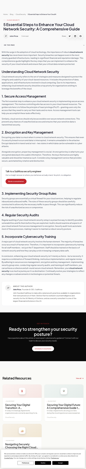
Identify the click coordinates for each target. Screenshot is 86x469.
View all (78, 378)
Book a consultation (16, 181)
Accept (60, 463)
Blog (11, 14)
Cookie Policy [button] (8, 458)
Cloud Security (13, 20)
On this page (9, 45)
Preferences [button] (55, 458)
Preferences (25, 463)
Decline (43, 463)
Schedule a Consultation (43, 349)
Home (5, 14)
